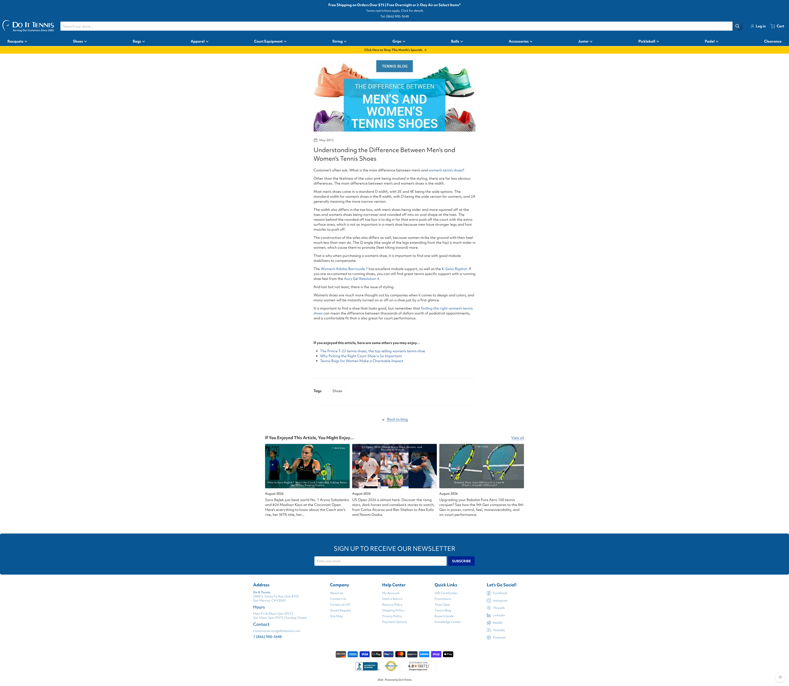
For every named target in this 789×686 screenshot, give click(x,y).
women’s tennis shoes (446, 170)
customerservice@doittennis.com (276, 631)
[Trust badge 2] (391, 666)
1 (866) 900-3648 (267, 636)
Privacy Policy (392, 616)
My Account (391, 593)
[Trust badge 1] (367, 666)
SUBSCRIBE (461, 561)
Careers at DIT (340, 605)
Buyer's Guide (444, 616)
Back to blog (397, 419)
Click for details (412, 11)
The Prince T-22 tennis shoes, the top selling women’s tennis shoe (372, 351)
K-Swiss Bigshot (454, 268)
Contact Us (338, 599)
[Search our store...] (737, 26)
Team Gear (442, 605)
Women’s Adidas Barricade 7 (344, 268)
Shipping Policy (393, 610)
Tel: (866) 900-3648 (394, 16)
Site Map (336, 616)
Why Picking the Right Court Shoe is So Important (361, 355)
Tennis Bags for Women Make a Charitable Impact (361, 360)
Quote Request (340, 610)
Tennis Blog (443, 610)
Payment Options (394, 622)
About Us (336, 593)
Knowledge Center (448, 622)
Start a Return (392, 599)
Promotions (443, 599)
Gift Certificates (446, 593)
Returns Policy (392, 605)
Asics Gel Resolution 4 (361, 278)
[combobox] (401, 26)
